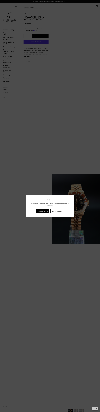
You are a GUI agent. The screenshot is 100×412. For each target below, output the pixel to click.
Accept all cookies (43, 211)
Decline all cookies (57, 211)
